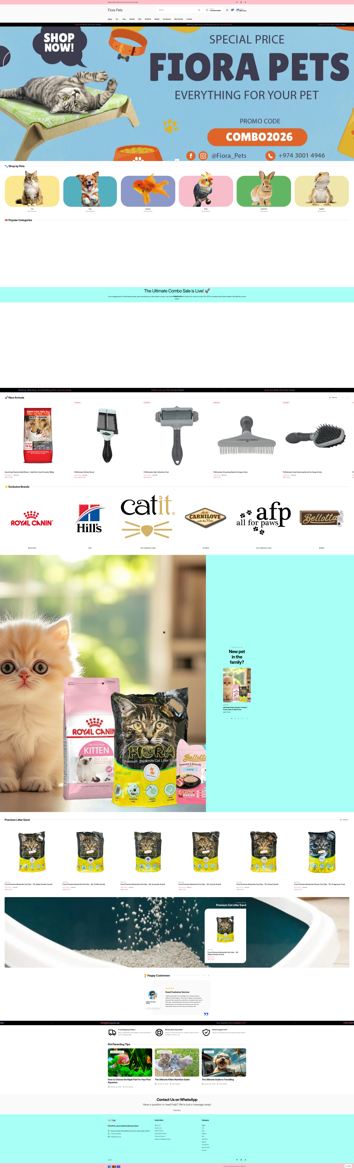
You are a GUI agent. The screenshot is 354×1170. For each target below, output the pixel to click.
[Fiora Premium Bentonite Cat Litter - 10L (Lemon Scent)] (206, 876)
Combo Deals (209, 1052)
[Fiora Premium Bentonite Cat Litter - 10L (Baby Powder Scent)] (32, 876)
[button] (117, 19)
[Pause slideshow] (177, 161)
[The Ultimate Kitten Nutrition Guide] (177, 1062)
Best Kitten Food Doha (164, 1052)
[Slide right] (347, 397)
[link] (148, 548)
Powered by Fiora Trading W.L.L (239, 1166)
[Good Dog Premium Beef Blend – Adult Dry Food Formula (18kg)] (38, 465)
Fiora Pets (230, 1166)
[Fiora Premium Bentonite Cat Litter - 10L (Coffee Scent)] (90, 876)
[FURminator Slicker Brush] (108, 465)
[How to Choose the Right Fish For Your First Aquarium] (130, 1062)
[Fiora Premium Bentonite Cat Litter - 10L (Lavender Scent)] (148, 876)
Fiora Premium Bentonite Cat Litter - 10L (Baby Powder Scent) (223, 953)
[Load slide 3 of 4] (238, 718)
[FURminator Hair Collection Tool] (177, 465)
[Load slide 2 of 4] (235, 718)
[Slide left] (343, 397)
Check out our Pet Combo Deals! (222, 24)
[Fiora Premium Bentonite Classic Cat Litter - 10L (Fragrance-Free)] (322, 876)
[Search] (199, 10)
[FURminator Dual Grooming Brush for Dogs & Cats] (316, 465)
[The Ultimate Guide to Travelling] (224, 1062)
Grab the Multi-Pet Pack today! (335, 24)
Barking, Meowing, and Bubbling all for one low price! (100, 24)
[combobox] (179, 10)
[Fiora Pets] (112, 1121)
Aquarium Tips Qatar (117, 1052)
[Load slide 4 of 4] (242, 718)
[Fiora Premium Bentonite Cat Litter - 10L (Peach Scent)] (264, 876)
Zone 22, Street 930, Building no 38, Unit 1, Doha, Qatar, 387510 (130, 1131)
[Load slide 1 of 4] (231, 718)
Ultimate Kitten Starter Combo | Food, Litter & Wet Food (235, 708)
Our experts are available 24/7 (307, 1023)
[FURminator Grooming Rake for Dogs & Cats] (247, 465)
